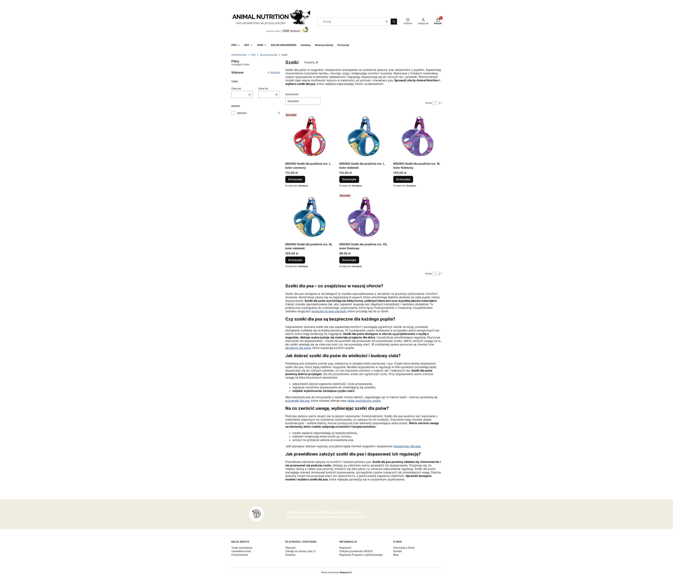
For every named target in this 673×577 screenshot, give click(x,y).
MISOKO (242, 113)
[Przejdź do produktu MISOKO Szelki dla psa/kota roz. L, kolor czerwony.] (309, 136)
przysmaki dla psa (297, 400)
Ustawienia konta (241, 551)
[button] (394, 22)
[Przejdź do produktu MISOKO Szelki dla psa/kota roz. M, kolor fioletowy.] (417, 136)
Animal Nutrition (239, 54)
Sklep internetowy (335, 572)
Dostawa (290, 554)
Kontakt (397, 551)
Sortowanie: (292, 94)
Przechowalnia (239, 554)
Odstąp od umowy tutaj (299, 551)
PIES (253, 54)
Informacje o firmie (403, 547)
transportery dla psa (406, 446)
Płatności (290, 547)
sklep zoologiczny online (364, 400)
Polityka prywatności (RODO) (356, 551)
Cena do (263, 88)
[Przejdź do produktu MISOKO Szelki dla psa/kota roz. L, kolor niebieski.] (363, 136)
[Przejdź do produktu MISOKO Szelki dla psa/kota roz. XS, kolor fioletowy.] (363, 217)
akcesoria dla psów (298, 348)
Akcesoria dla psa (268, 54)
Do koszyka (295, 179)
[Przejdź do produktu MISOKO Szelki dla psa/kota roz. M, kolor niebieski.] (309, 217)
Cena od (236, 88)
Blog (395, 554)
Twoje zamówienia (241, 547)
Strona (428, 103)
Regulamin (345, 547)
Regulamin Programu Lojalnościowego (361, 554)
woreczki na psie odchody (328, 311)
